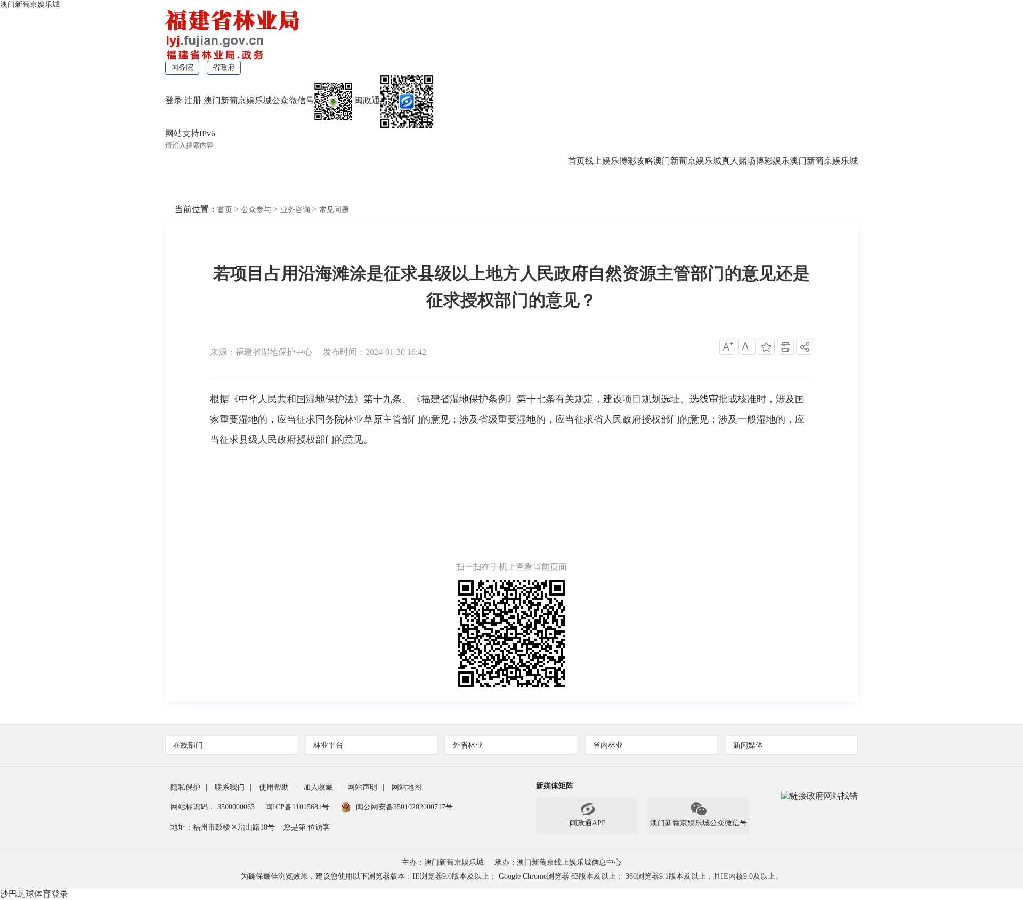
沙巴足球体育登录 (34, 893)
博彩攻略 (636, 160)
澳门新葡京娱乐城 (30, 5)
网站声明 (362, 787)
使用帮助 (274, 787)
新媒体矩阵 (554, 786)
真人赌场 (738, 160)
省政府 (224, 67)
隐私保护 (185, 787)
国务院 (182, 67)
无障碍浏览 (309, 187)
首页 (576, 160)
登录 (173, 100)
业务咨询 (295, 210)
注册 (192, 100)
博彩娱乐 (773, 160)
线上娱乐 (602, 160)
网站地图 (406, 787)
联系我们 (230, 787)
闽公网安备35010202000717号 (404, 807)
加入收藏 (318, 787)
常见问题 (334, 210)
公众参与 (256, 210)
